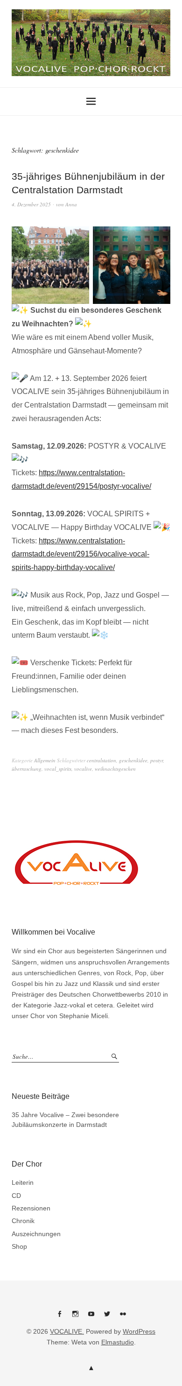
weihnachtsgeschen (115, 768)
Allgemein (45, 760)
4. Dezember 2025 (31, 204)
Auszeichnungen (36, 1234)
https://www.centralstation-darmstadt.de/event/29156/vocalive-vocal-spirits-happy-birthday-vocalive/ (80, 554)
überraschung (27, 768)
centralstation (101, 760)
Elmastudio (117, 1342)
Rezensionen (31, 1208)
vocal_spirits (57, 768)
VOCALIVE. (67, 1331)
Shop (19, 1246)
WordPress (139, 1331)
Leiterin (23, 1182)
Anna (71, 204)
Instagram (75, 1317)
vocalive (83, 768)
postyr (156, 760)
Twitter (107, 1317)
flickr (123, 1317)
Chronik (23, 1220)
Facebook (59, 1317)
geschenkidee (133, 760)
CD (16, 1195)
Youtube (91, 1317)
